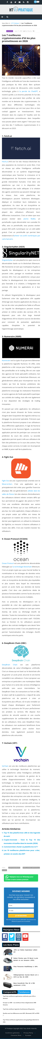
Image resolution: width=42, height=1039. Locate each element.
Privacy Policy (28, 1033)
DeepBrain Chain (9, 665)
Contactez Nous (16, 1035)
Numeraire (6, 360)
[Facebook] (7, 2)
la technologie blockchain (22, 567)
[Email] (19, 2)
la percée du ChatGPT (28, 91)
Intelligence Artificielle (31, 867)
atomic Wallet (29, 219)
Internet (10, 31)
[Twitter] (15, 2)
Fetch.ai (5, 161)
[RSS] (24, 2)
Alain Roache (28, 31)
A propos (28, 1035)
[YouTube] (11, 2)
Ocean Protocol (8, 563)
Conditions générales (12, 1033)
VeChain (5, 766)
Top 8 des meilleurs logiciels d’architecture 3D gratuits (19, 1009)
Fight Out (5, 481)
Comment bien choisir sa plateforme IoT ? (21, 847)
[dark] (36, 2)
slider (4, 870)
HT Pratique (15, 23)
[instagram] (28, 2)
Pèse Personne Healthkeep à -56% (25, 966)
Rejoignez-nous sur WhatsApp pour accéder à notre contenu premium (19, 878)
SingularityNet (7, 260)
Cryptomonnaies (14, 867)
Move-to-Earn (7, 484)
